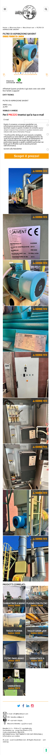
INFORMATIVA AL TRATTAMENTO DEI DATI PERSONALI (22, 734)
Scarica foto (41, 171)
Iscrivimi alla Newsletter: (13, 149)
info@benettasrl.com (20, 714)
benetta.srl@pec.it (17, 717)
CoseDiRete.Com (20, 740)
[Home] (25, 12)
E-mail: (6, 120)
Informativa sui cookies (11, 736)
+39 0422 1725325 (16, 720)
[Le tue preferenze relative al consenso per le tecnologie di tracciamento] (46, 750)
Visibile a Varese (10, 110)
